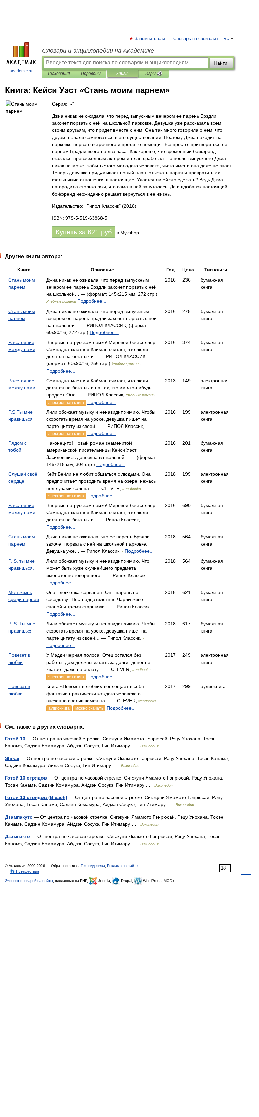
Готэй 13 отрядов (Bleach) (36, 797)
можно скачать (89, 708)
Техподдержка (93, 866)
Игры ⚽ (153, 73)
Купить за (84, 232)
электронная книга (66, 402)
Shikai (12, 758)
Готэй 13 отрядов (26, 778)
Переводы (91, 73)
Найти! (221, 63)
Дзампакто (17, 836)
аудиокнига (59, 708)
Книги (122, 73)
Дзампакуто (19, 817)
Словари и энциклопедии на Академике (98, 50)
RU (226, 38)
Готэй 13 (15, 738)
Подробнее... (91, 301)
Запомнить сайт (151, 38)
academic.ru (21, 71)
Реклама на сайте (122, 866)
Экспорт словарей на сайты (29, 881)
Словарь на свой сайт (195, 38)
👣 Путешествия (24, 871)
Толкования (58, 73)
